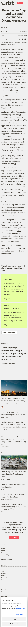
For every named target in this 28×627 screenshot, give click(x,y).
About (3, 569)
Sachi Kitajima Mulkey (7, 499)
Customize (13, 623)
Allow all (14, 619)
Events (3, 591)
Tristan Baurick (5, 432)
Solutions (3, 552)
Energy (3, 548)
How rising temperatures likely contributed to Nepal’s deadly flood (13, 474)
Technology (12, 363)
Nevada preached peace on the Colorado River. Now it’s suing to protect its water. (13, 400)
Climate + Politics (22, 35)
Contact (3, 573)
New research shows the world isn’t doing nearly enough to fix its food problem (13, 506)
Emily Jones (4, 417)
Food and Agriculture (6, 559)
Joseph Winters (5, 446)
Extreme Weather (5, 557)
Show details (19, 614)
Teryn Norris (4, 363)
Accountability (5, 555)
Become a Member (6, 594)
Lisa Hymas (4, 27)
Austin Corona (8, 407)
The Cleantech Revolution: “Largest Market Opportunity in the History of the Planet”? (13, 353)
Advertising (4, 596)
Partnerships (4, 577)
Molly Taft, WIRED (5, 479)
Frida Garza (4, 512)
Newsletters (4, 589)
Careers (3, 575)
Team (2, 571)
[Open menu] (25, 3)
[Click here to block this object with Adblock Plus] (1, 258)
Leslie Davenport (5, 489)
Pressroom (4, 580)
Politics (3, 550)
